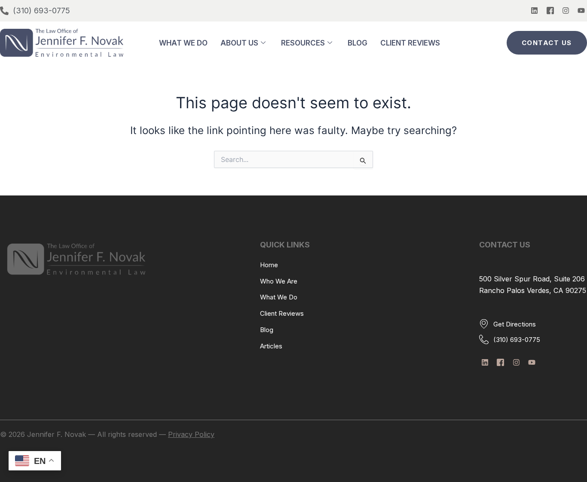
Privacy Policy (191, 434)
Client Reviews (410, 43)
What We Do (183, 43)
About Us (239, 43)
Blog (357, 43)
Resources (303, 43)
